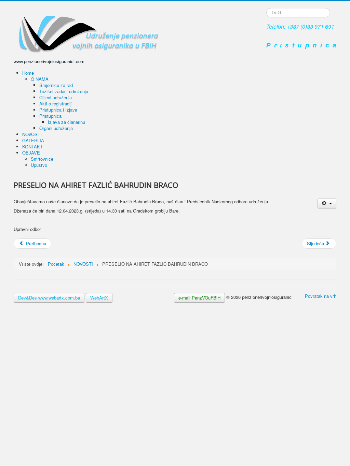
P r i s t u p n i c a (301, 45)
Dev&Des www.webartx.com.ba (49, 297)
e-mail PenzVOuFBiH (199, 297)
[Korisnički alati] (327, 203)
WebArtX (99, 297)
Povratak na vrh (320, 296)
